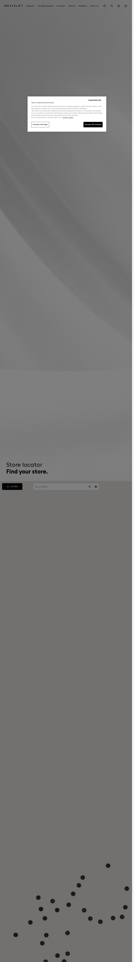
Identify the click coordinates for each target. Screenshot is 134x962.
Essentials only (95, 100)
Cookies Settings (40, 124)
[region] (67, 114)
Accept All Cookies (93, 124)
